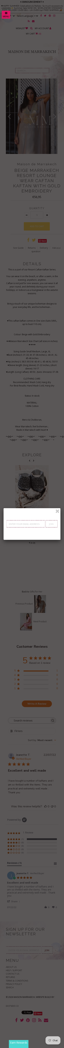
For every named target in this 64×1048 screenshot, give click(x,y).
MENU (6, 16)
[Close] (57, 511)
